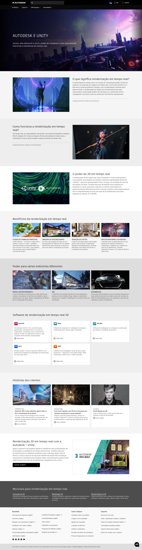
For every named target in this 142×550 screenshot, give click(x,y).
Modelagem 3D (57, 494)
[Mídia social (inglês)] (18, 540)
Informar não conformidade (41, 547)
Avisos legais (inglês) (65, 547)
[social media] (18, 539)
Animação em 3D (19, 494)
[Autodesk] (19, 3)
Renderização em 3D (98, 494)
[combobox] (47, 3)
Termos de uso (54, 547)
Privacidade (15, 547)
